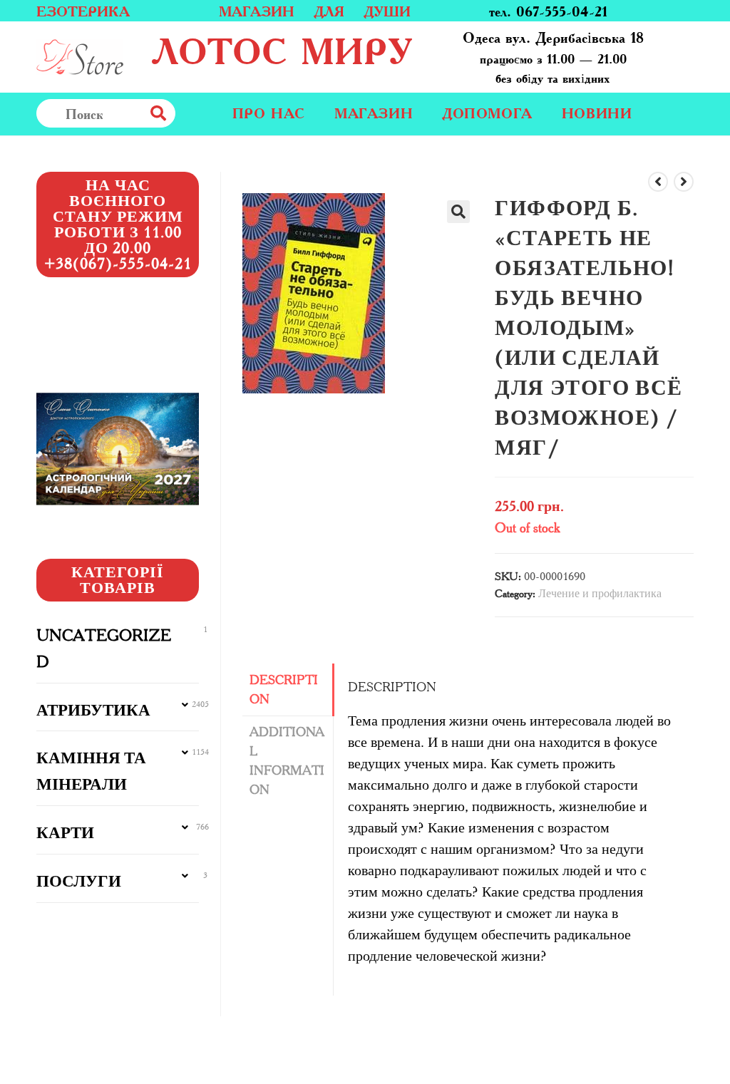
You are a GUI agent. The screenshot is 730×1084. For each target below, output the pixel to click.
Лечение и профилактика (600, 593)
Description (284, 689)
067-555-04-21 (561, 10)
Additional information (287, 760)
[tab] (287, 690)
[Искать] (189, 113)
